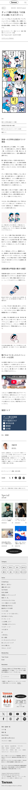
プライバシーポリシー (14, 751)
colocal (18, 748)
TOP (3, 488)
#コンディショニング (6, 471)
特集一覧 (4, 732)
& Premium (13, 748)
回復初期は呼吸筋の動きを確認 (8, 125)
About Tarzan (5, 735)
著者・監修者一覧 (6, 726)
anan (3, 746)
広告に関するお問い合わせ (8, 738)
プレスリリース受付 (6, 740)
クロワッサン (20, 746)
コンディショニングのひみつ (8, 38)
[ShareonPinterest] (23, 478)
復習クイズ (4, 132)
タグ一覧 (4, 729)
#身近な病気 (17, 471)
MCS (16, 749)
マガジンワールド (5, 751)
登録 (23, 676)
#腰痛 (13, 471)
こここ (20, 749)
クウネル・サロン (5, 749)
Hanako (7, 748)
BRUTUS (7, 746)
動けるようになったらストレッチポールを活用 (11, 129)
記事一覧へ (14, 448)
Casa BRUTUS (13, 746)
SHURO (24, 749)
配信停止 (19, 683)
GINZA (3, 748)
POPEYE (11, 749)
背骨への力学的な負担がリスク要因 (9, 122)
